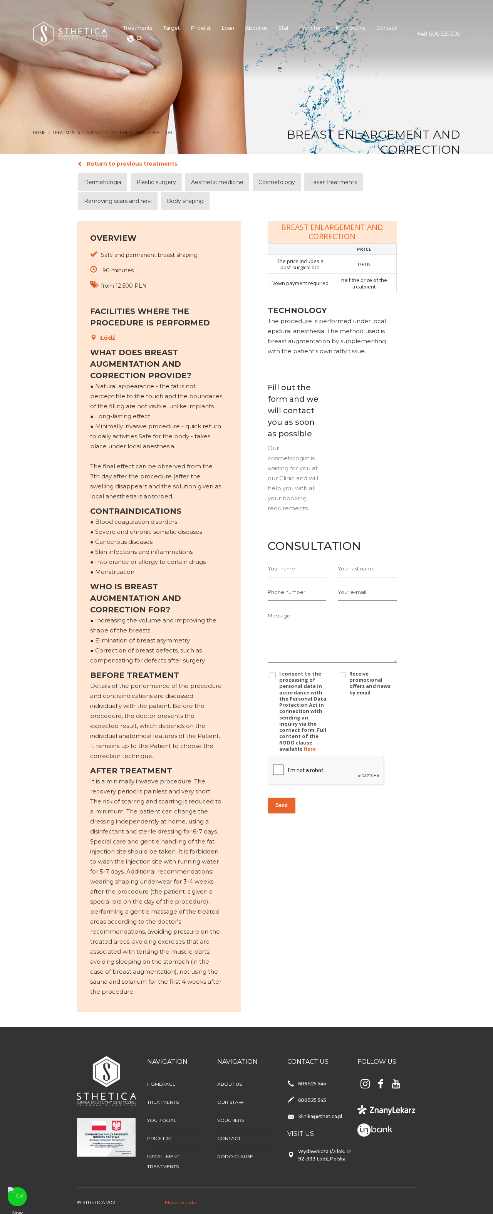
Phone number (286, 592)
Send (281, 805)
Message (279, 615)
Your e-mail (352, 592)
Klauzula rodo (180, 1202)
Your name (281, 568)
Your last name (356, 568)
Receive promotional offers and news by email (370, 683)
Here (310, 748)
